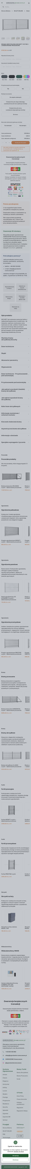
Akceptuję (15, 1155)
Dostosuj (15, 1160)
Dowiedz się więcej (19, 1151)
